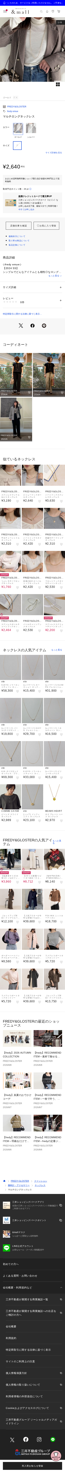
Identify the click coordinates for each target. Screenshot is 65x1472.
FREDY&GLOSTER (16, 106)
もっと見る (53, 275)
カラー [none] (6, 127)
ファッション (40, 1181)
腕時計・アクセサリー (19, 1185)
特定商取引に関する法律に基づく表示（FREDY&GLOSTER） (21, 314)
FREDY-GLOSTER (20, 1181)
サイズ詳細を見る (54, 152)
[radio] (18, 130)
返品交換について (17, 245)
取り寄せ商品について (19, 241)
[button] (32, 56)
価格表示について (17, 236)
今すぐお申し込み (26, 209)
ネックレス (40, 1185)
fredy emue (12, 111)
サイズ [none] (6, 145)
